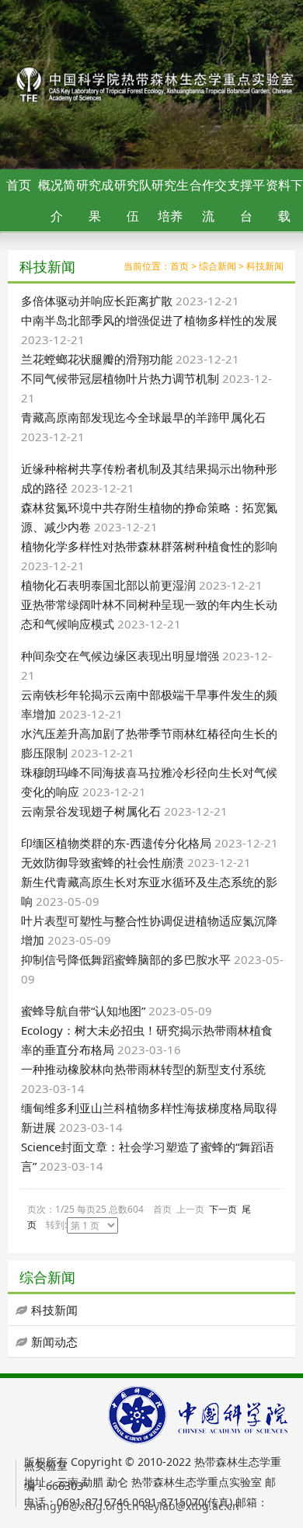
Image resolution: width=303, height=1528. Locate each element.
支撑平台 (246, 200)
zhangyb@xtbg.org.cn (81, 1505)
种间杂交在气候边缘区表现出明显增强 (120, 655)
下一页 (223, 1209)
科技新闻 (265, 266)
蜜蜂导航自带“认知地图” (83, 1010)
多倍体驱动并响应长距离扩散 (96, 300)
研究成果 (94, 200)
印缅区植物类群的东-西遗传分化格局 (116, 843)
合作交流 (208, 200)
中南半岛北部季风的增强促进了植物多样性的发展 (149, 320)
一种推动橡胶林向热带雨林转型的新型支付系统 (143, 1069)
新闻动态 (54, 1341)
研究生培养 (170, 200)
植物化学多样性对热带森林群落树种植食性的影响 (149, 546)
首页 (18, 184)
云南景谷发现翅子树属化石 (91, 811)
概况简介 (56, 200)
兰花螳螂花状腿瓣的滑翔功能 (96, 359)
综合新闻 (217, 266)
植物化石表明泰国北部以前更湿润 (108, 585)
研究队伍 (133, 200)
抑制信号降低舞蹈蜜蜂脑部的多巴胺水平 (126, 959)
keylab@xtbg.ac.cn (190, 1505)
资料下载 (284, 200)
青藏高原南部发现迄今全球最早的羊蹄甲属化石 (143, 417)
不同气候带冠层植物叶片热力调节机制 (120, 378)
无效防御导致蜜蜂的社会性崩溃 (102, 862)
